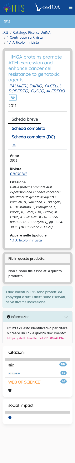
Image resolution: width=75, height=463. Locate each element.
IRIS (5, 32)
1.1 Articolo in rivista (23, 42)
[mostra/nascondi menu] (70, 7)
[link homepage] (15, 7)
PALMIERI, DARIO (25, 85)
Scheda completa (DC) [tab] (33, 136)
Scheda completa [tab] (28, 128)
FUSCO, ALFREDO (48, 90)
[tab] (14, 145)
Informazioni (20, 317)
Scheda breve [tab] (25, 119)
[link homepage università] (48, 7)
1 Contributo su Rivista (25, 37)
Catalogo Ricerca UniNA (31, 32)
